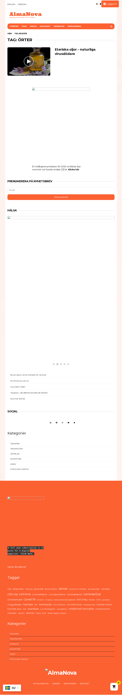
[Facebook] (101, 4)
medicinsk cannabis (81, 608)
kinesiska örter (89, 605)
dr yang (49, 600)
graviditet (106, 600)
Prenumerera (74, 26)
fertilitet (92, 600)
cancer (63, 588)
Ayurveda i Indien (17, 387)
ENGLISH (11, 4)
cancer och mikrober (77, 589)
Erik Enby (82, 599)
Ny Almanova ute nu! (19, 381)
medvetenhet (102, 609)
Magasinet (45, 26)
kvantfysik (33, 608)
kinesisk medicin (104, 605)
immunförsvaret (74, 605)
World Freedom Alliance (57, 613)
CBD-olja (12, 594)
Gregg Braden (14, 604)
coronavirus (92, 594)
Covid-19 (29, 599)
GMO (98, 600)
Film (17, 339)
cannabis (105, 589)
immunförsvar (59, 605)
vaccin (21, 613)
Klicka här (73, 169)
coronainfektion (39, 594)
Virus (38, 613)
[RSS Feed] (97, 4)
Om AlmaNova (41, 683)
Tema (24, 26)
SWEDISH (22, 4)
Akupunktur (18, 589)
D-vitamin (40, 600)
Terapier (14, 26)
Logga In (111, 4)
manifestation (62, 609)
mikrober (12, 613)
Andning (29, 589)
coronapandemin (57, 594)
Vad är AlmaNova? (16, 567)
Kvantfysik (15, 459)
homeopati (45, 604)
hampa (28, 604)
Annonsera (70, 683)
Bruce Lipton (51, 589)
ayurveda (38, 589)
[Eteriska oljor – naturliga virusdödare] (28, 61)
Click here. (27, 554)
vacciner (30, 613)
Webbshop (59, 26)
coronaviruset (14, 599)
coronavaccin (74, 594)
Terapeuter (16, 449)
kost (24, 609)
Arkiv (13, 464)
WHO (44, 613)
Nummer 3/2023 (17, 399)
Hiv (36, 604)
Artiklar (14, 454)
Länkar (56, 683)
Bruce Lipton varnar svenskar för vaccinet (28, 375)
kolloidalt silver (14, 609)
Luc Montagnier (47, 609)
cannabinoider (94, 589)
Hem (9, 33)
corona (25, 594)
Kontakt (84, 683)
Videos (33, 26)
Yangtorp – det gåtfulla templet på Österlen (29, 393)
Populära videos (19, 469)
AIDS (9, 589)
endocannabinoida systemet (64, 600)
